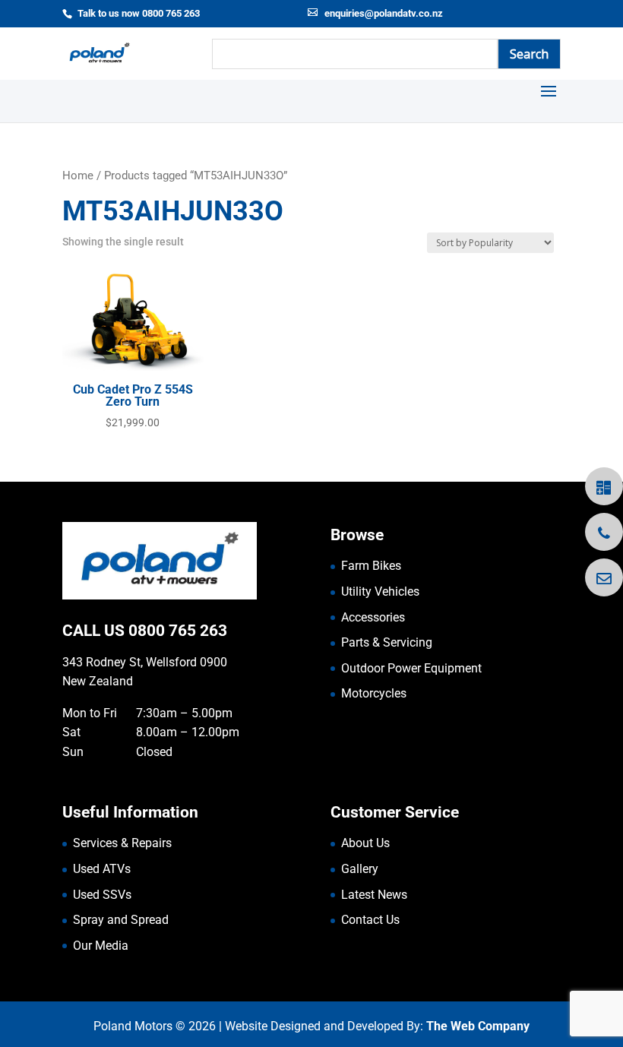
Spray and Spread (121, 920)
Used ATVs (102, 869)
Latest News (374, 894)
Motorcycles (373, 693)
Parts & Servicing (386, 642)
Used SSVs (102, 894)
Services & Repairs (122, 843)
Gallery (359, 869)
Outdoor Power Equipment (411, 668)
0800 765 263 (177, 631)
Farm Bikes (371, 565)
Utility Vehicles (380, 591)
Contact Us (370, 920)
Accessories (373, 617)
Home (77, 175)
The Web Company (478, 1026)
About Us (365, 843)
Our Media (100, 945)
